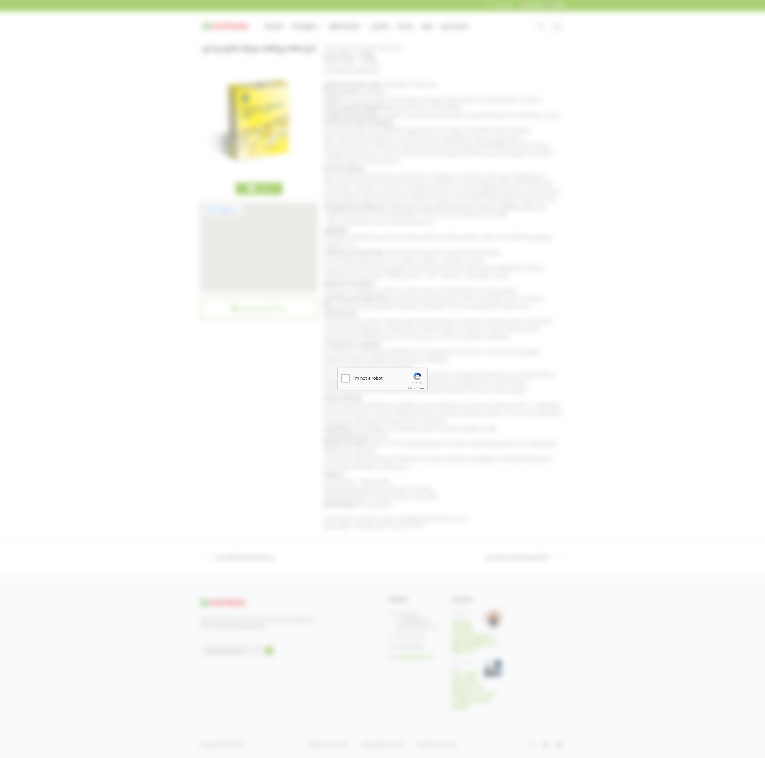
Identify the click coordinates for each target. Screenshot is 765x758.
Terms (420, 388)
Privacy (411, 388)
